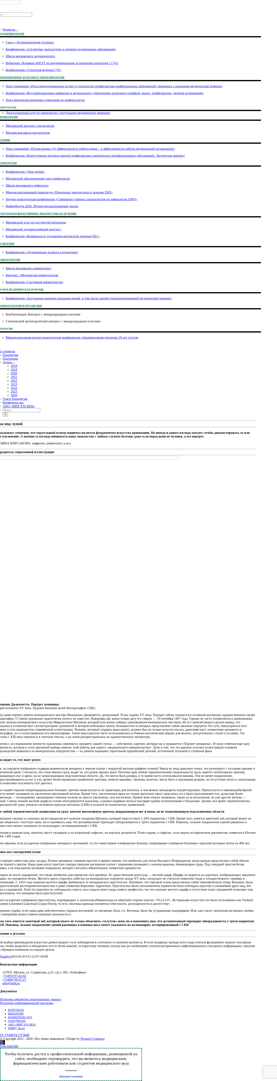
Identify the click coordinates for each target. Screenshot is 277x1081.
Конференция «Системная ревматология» (34, 282)
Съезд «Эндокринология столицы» (30, 42)
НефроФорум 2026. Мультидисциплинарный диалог (42, 206)
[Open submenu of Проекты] (16, 30)
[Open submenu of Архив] (13, 363)
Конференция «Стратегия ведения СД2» (33, 70)
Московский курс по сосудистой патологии (36, 222)
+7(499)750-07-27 (14, 979)
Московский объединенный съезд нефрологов (38, 178)
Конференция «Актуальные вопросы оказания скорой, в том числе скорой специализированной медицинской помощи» (89, 298)
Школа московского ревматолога (28, 268)
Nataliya (5, 956)
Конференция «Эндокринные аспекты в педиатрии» (42, 252)
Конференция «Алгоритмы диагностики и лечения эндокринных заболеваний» (61, 49)
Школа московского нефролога (27, 185)
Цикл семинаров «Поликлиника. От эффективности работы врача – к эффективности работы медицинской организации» (90, 148)
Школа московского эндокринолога (30, 56)
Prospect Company (93, 1038)
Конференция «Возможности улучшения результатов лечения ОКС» (53, 236)
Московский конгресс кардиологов (30, 125)
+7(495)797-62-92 (14, 976)
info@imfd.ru (11, 983)
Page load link (9, 1046)
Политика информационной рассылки (26, 1003)
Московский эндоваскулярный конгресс (33, 229)
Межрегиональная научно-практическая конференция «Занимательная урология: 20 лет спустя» (72, 337)
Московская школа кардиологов (28, 132)
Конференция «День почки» (25, 171)
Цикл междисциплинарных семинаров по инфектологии (45, 100)
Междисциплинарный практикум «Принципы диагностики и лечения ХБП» (59, 192)
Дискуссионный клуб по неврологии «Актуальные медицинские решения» (58, 112)
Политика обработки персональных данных (30, 999)
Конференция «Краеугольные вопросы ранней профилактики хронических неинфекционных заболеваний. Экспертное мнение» (95, 155)
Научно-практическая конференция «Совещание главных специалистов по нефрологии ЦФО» (71, 199)
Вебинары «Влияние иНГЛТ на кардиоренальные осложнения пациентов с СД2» (62, 63)
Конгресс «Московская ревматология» (32, 275)
